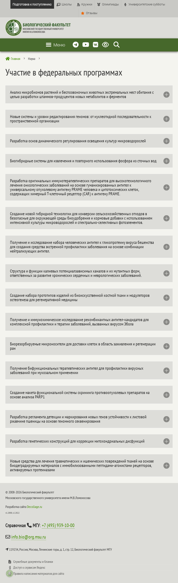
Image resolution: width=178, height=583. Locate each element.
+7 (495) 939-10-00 (58, 525)
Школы (67, 4)
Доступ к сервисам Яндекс (29, 567)
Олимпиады (110, 4)
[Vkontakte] (95, 45)
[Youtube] (86, 45)
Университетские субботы (147, 4)
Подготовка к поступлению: (32, 4)
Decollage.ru (34, 506)
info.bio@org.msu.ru (28, 537)
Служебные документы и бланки (33, 561)
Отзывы (91, 13)
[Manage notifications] (9, 573)
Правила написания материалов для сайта (38, 573)
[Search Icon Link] (116, 45)
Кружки (86, 4)
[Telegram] (75, 45)
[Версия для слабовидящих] (106, 45)
